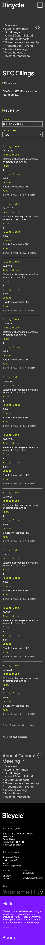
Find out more (9, 927)
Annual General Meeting (20, 35)
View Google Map (11, 844)
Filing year (9, 130)
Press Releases (15, 52)
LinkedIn (6, 875)
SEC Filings (12, 32)
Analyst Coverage (16, 49)
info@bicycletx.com (33, 878)
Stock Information (16, 28)
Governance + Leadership (22, 42)
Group (5, 119)
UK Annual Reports (17, 38)
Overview (11, 25)
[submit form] (39, 891)
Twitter (6, 878)
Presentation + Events (19, 45)
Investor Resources (17, 55)
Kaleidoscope (21, 737)
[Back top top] (39, 755)
